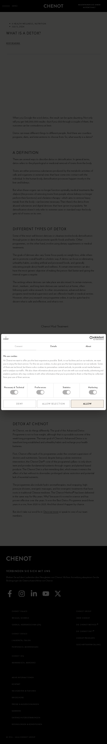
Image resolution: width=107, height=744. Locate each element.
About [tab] (88, 346)
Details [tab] (53, 346)
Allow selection (53, 404)
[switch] (40, 392)
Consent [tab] (18, 346)
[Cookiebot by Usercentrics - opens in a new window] (91, 338)
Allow (87, 404)
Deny (19, 404)
